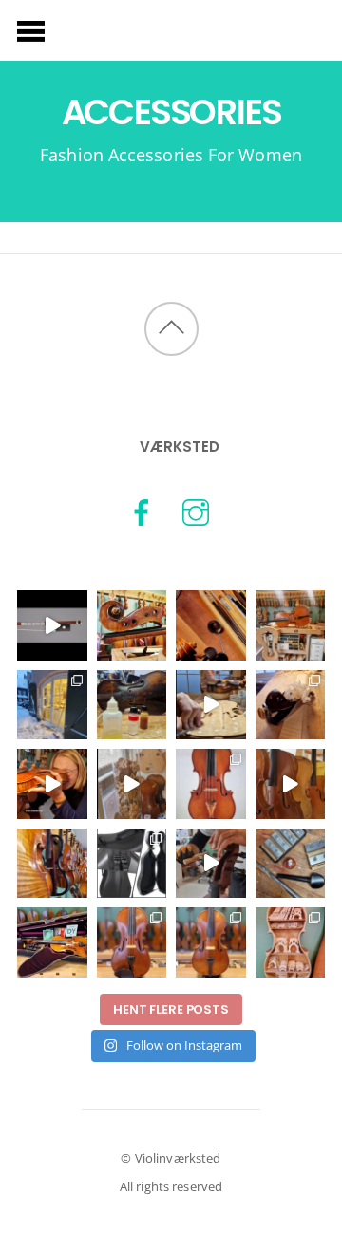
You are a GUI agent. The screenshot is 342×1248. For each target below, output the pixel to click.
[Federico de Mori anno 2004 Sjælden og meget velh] (211, 784)
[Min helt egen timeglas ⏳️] (132, 784)
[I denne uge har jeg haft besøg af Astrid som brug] (52, 784)
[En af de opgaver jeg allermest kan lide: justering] (211, 864)
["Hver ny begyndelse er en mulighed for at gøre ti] (291, 705)
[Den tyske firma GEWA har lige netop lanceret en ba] (132, 864)
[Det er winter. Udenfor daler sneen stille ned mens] (211, 705)
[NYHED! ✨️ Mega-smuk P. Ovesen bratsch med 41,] (211, 942)
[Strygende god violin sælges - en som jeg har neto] (132, 942)
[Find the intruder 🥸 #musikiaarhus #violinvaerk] (52, 864)
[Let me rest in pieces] (132, 625)
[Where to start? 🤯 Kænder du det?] (52, 705)
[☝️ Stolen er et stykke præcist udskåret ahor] (291, 942)
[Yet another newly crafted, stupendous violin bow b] (52, 625)
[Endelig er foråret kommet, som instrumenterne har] (291, 625)
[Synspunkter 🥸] (211, 625)
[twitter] (195, 511)
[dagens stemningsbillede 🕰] (291, 784)
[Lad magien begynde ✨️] (132, 705)
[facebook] (141, 511)
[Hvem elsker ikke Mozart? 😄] (291, 864)
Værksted (179, 446)
